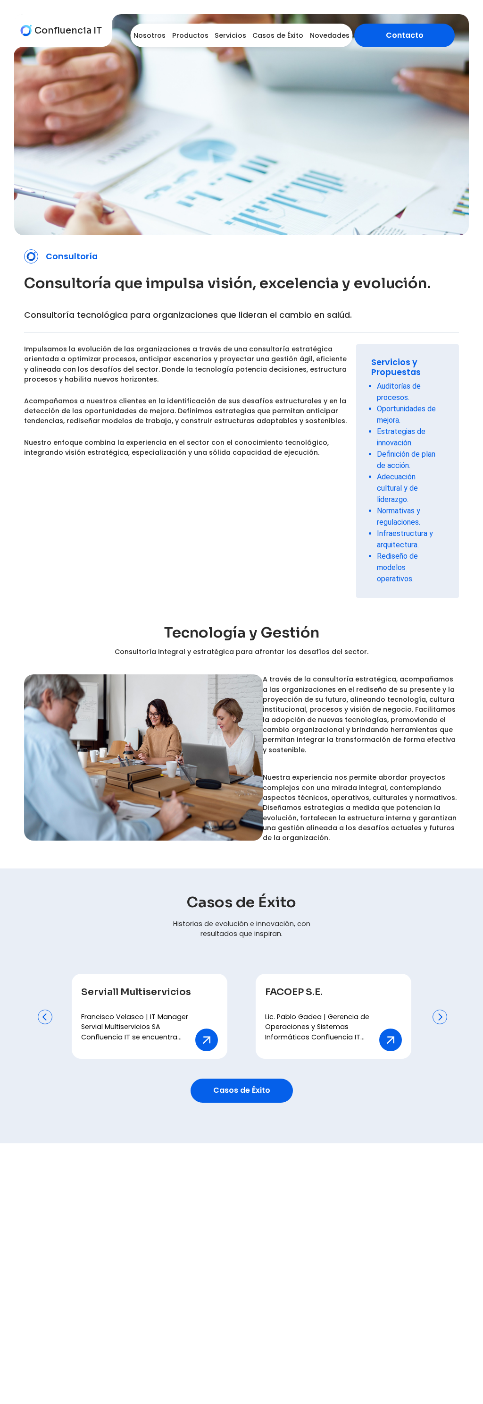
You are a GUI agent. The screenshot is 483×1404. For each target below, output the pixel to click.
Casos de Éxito (241, 1090)
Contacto (405, 35)
